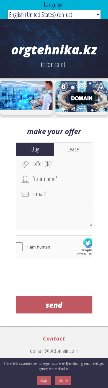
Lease (73, 149)
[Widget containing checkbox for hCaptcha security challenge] (54, 246)
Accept (43, 380)
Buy (35, 149)
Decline (63, 380)
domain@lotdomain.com (54, 350)
